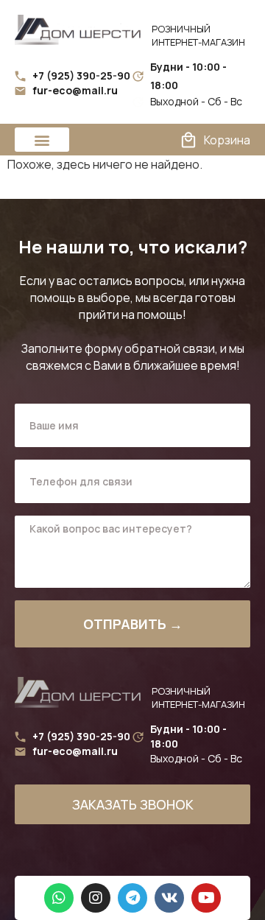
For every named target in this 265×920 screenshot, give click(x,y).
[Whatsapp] (59, 898)
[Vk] (169, 898)
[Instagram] (95, 898)
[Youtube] (206, 898)
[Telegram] (132, 898)
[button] (42, 139)
